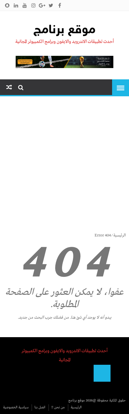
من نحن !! (58, 407)
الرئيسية (119, 235)
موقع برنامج (64, 30)
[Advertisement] (64, 166)
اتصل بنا (39, 407)
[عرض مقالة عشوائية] (9, 87)
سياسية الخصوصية (15, 407)
